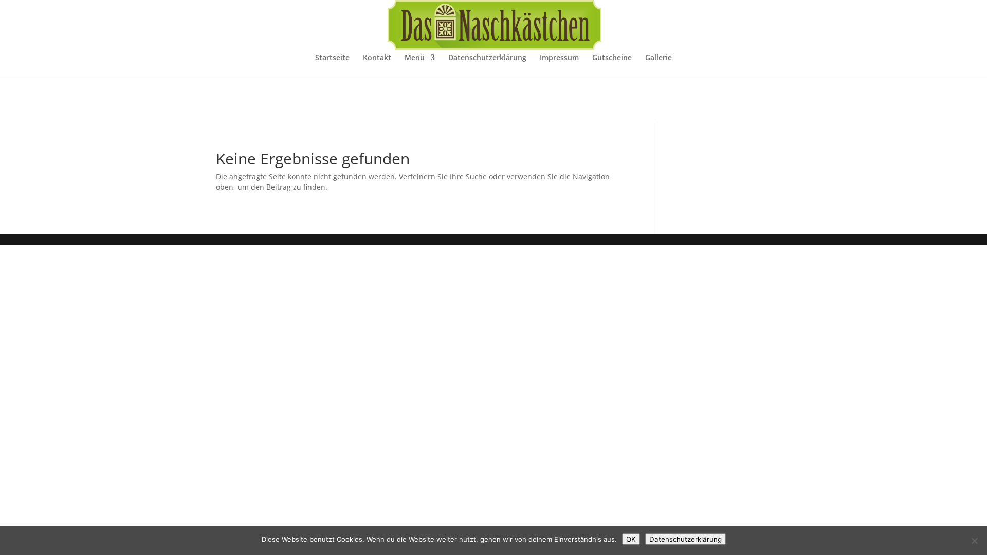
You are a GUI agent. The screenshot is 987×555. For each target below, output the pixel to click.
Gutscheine (612, 58)
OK (631, 539)
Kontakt (377, 58)
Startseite (332, 58)
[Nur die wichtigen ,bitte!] (974, 540)
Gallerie (658, 58)
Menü (415, 58)
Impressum (559, 58)
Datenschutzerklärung (487, 58)
